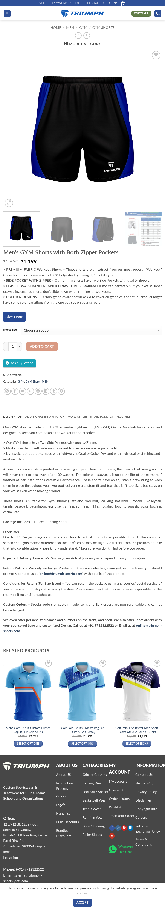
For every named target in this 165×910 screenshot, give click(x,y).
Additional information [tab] (45, 417)
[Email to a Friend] (30, 391)
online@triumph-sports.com (61, 573)
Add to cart (42, 346)
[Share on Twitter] (22, 391)
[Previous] (12, 129)
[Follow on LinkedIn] (130, 828)
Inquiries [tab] (123, 417)
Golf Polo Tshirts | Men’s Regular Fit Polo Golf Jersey (82, 730)
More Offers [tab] (77, 417)
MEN (70, 27)
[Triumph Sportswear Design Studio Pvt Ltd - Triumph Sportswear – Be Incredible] (82, 14)
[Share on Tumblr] (53, 391)
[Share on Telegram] (61, 391)
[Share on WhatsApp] (7, 391)
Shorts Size (10, 330)
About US (77, 3)
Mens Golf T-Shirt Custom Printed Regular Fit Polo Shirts (28, 730)
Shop (43, 3)
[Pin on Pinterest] (38, 391)
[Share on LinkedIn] (45, 391)
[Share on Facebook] (14, 391)
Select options (28, 744)
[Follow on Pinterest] (124, 828)
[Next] (153, 129)
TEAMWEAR (58, 3)
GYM (83, 27)
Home (55, 27)
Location (10, 858)
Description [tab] (12, 417)
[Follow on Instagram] (118, 828)
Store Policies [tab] (101, 417)
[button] (109, 3)
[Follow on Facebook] (112, 828)
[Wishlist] (115, 3)
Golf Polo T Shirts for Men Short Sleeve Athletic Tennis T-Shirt (136, 730)
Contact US (96, 3)
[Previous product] (86, 35)
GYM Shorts (103, 27)
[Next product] (78, 35)
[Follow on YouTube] (112, 836)
